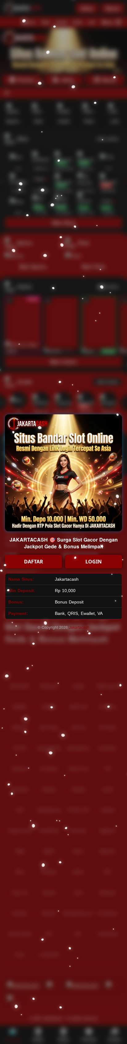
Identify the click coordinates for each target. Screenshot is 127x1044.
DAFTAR (33, 561)
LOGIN (93, 561)
